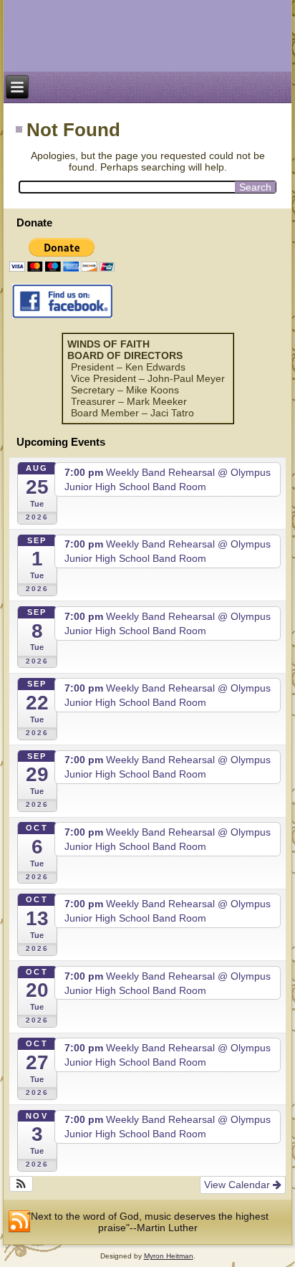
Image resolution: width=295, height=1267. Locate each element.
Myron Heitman (168, 1256)
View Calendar (238, 1184)
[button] (21, 1184)
